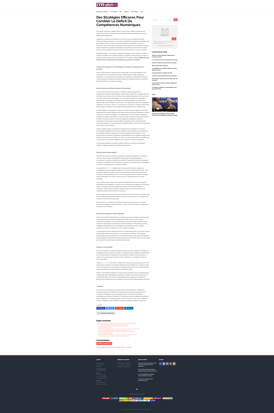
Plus (142, 11)
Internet (127, 366)
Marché (112, 27)
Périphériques (134, 11)
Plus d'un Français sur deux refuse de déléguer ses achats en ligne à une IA (115, 330)
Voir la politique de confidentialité (164, 45)
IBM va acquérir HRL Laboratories (160, 65)
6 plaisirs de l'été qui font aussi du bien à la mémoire (164, 62)
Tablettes (126, 11)
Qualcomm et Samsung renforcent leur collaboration (164, 75)
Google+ (120, 308)
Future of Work (105, 263)
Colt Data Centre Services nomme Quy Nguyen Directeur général (113, 326)
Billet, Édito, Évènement (102, 11)
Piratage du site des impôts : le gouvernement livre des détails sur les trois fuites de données (119, 328)
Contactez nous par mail (101, 378)
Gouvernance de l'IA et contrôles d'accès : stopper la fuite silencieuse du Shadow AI (117, 331)
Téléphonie (120, 366)
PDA (121, 11)
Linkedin (130, 308)
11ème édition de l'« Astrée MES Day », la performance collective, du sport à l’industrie (118, 334)
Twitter (111, 308)
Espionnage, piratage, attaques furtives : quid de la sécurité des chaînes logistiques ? (117, 323)
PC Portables (121, 363)
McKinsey (109, 168)
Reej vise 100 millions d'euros (105, 327)
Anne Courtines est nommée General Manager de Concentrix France (114, 336)
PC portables (114, 11)
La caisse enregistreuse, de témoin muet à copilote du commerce (113, 324)
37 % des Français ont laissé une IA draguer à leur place (165, 59)
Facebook (101, 308)
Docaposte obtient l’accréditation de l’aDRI (162, 73)
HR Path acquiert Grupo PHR (105, 333)
